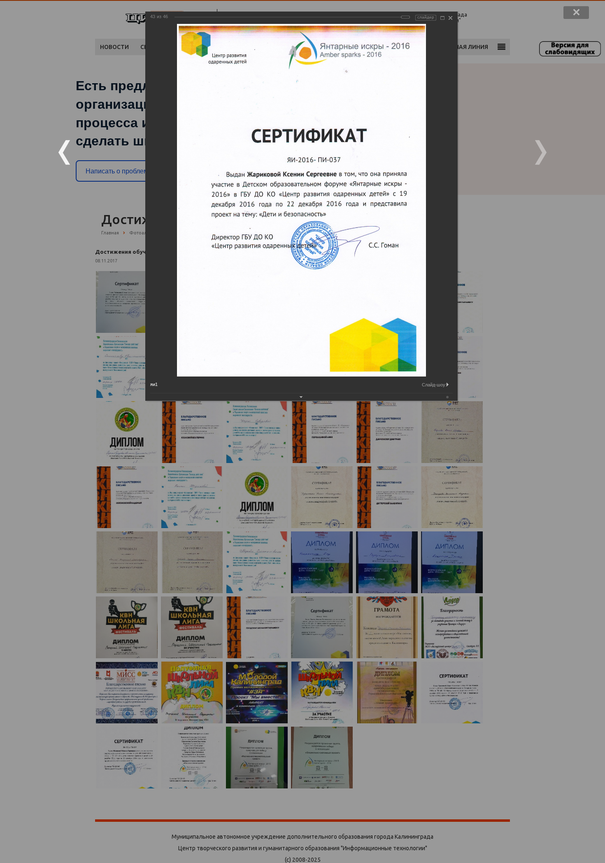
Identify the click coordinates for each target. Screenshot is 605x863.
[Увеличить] (442, 18)
